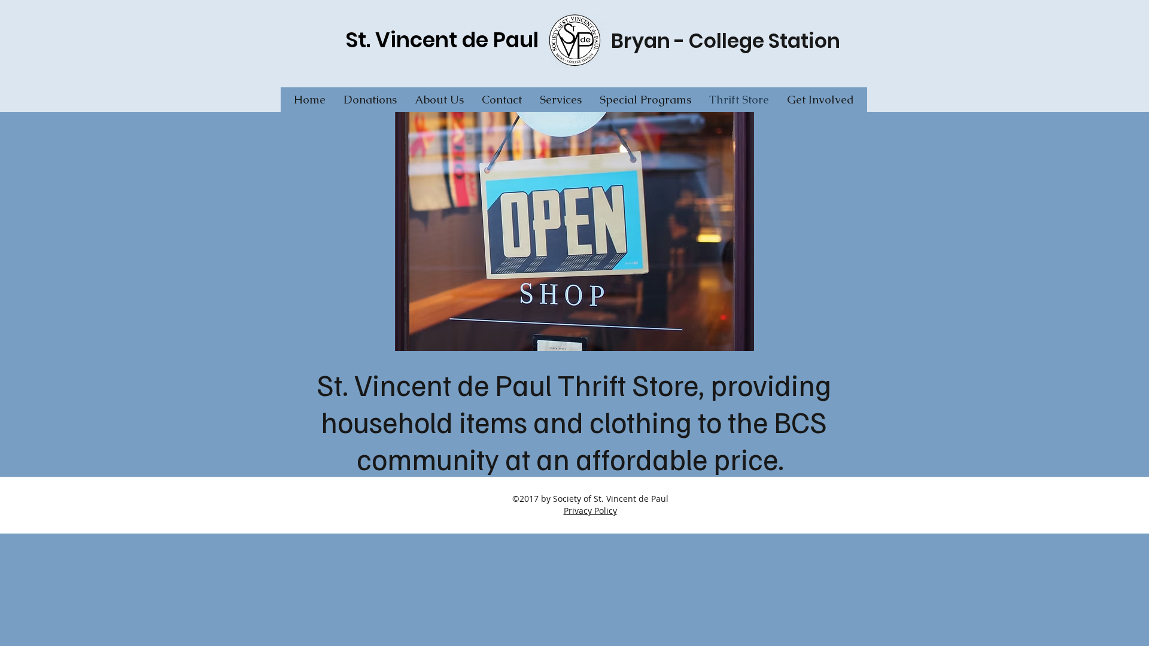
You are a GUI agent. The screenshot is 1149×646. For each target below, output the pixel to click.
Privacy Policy (590, 510)
